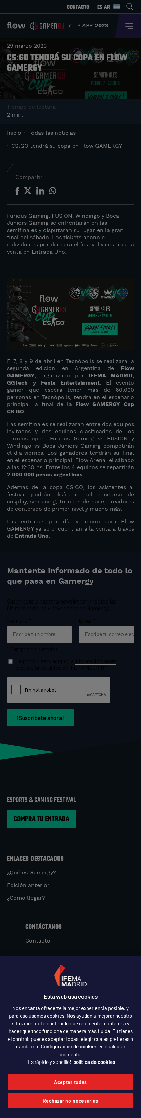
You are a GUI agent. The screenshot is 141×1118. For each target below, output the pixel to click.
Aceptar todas (70, 1082)
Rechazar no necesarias (70, 1101)
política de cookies (94, 1062)
